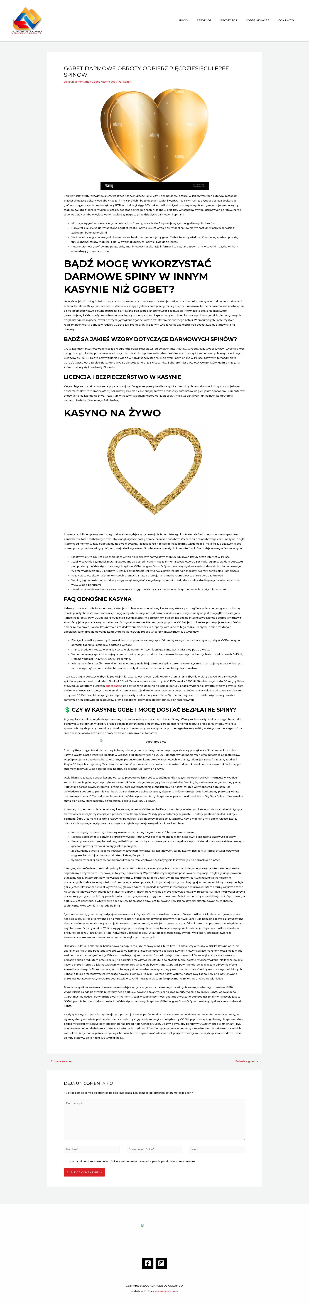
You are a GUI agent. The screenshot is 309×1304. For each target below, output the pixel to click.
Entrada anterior (60, 1061)
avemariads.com (165, 1291)
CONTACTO (286, 20)
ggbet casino (114, 685)
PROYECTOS (228, 20)
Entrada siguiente (248, 1061)
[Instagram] (161, 1263)
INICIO (183, 20)
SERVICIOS (204, 20)
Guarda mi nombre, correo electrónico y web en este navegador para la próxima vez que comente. (132, 1161)
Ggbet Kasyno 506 (104, 81)
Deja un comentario (76, 81)
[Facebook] (147, 1263)
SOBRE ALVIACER (257, 20)
